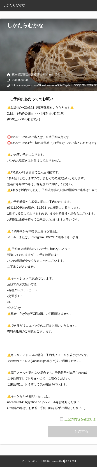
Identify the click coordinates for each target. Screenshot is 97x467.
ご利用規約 (45, 461)
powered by (57, 461)
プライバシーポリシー (30, 461)
